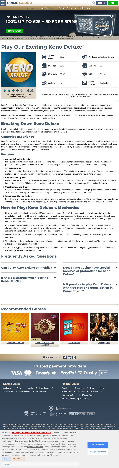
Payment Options (69, 395)
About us (65, 388)
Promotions (67, 391)
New (19, 388)
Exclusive (7, 388)
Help (102, 388)
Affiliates (94, 391)
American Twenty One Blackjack (44, 344)
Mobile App (87, 395)
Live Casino (46, 8)
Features (81, 391)
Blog (92, 388)
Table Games (85, 8)
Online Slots (65, 8)
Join (113, 3)
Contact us (79, 388)
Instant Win (41, 391)
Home (30, 8)
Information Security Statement (75, 398)
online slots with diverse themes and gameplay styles (96, 426)
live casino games (10, 428)
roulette (34, 428)
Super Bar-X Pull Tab (15, 343)
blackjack (41, 428)
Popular (30, 388)
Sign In (101, 3)
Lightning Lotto (104, 343)
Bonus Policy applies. (66, 38)
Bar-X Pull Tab (74, 343)
